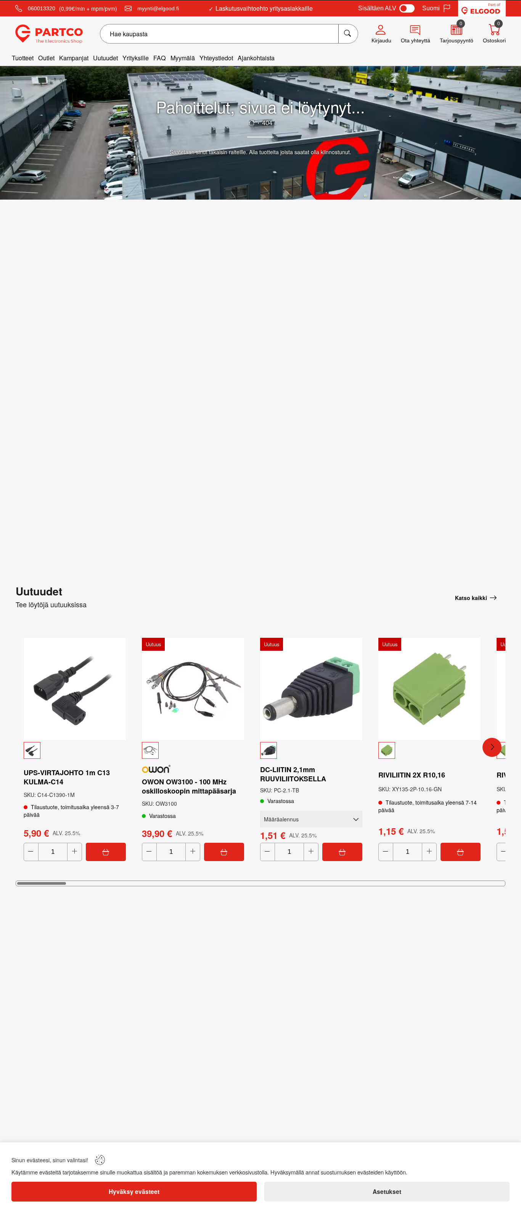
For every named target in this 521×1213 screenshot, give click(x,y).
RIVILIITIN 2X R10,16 (411, 774)
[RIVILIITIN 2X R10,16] (429, 689)
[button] (75, 750)
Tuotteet (23, 57)
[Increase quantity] (75, 852)
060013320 (41, 8)
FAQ (159, 57)
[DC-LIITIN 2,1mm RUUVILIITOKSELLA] (311, 689)
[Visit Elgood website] (482, 8)
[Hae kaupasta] (348, 33)
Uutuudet (105, 57)
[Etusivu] (252, 122)
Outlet (46, 57)
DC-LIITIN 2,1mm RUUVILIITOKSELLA (293, 774)
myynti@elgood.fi (158, 8)
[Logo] (49, 34)
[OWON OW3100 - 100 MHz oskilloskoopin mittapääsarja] (193, 689)
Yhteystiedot (216, 57)
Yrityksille (135, 57)
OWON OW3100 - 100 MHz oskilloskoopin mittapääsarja (189, 786)
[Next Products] (492, 747)
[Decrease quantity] (31, 852)
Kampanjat (73, 57)
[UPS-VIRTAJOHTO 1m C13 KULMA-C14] (75, 689)
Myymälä (182, 57)
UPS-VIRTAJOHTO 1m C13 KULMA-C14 (67, 777)
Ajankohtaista (256, 57)
